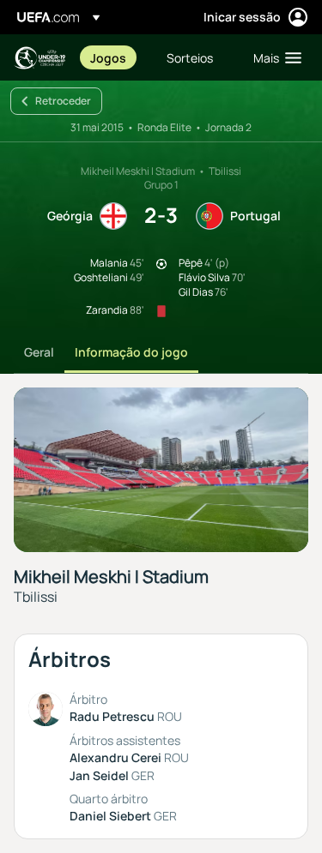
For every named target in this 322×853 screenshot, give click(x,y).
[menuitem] (114, 57)
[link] (108, 57)
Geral (39, 351)
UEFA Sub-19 (39, 57)
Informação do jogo (131, 351)
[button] (273, 57)
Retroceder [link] (63, 100)
